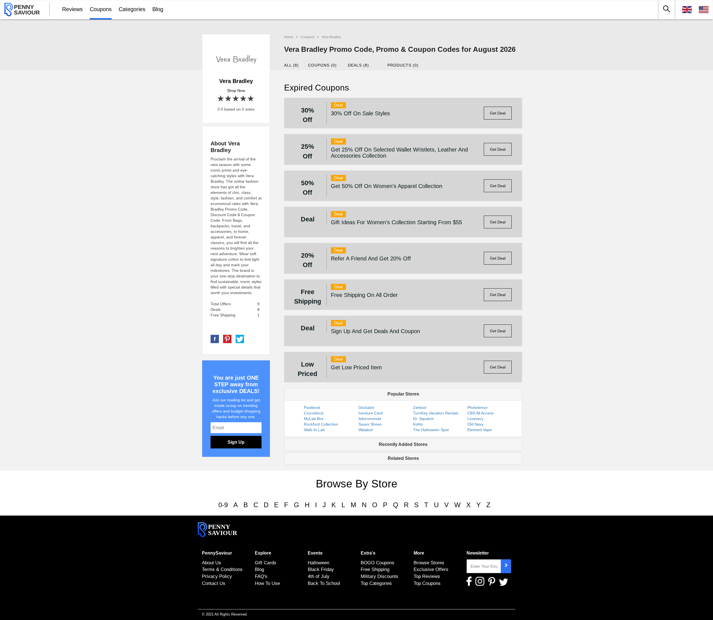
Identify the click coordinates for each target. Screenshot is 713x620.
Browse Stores (429, 562)
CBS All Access (480, 413)
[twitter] (240, 338)
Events (315, 553)
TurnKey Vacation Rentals (435, 413)
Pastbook (312, 407)
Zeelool (419, 407)
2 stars (228, 98)
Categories (132, 9)
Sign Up (236, 442)
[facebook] (215, 338)
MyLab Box (314, 418)
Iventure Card (370, 413)
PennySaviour (217, 553)
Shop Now (236, 90)
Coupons (101, 9)
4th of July (318, 576)
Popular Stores (403, 394)
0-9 (223, 505)
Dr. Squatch (423, 418)
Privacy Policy (217, 576)
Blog (157, 9)
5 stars (251, 98)
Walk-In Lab (314, 430)
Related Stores (403, 458)
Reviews (72, 9)
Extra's (368, 553)
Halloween (318, 562)
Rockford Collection (321, 424)
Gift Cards (265, 562)
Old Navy (475, 424)
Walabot (365, 430)
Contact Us (213, 583)
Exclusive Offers (431, 569)
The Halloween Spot (431, 430)
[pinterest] (227, 338)
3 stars (236, 98)
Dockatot (366, 407)
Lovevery (475, 418)
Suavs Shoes (370, 424)
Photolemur (477, 407)
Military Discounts (379, 576)
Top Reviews (427, 576)
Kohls (418, 424)
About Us (211, 562)
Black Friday (321, 569)
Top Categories (376, 583)
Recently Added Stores (403, 444)
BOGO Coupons (377, 562)
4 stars (243, 98)
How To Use (267, 583)
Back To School (324, 583)
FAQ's (261, 576)
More (419, 553)
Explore (263, 553)
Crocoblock (314, 413)
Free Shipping (375, 569)
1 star (221, 98)
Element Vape (479, 430)
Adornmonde (369, 418)
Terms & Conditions (222, 569)
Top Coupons (427, 583)
